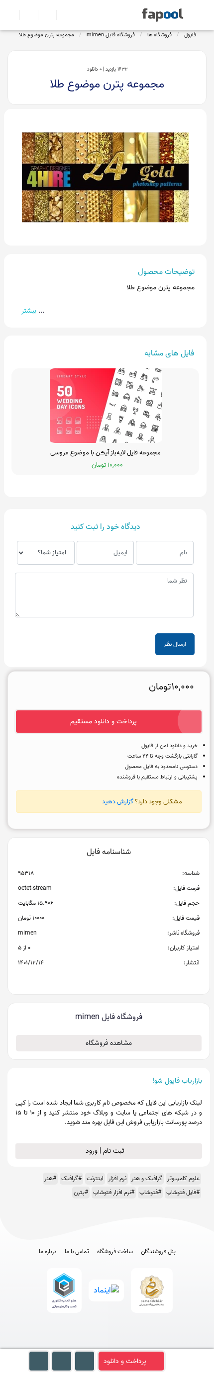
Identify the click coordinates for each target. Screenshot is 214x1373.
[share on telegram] (95, 978)
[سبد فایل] (11, 14)
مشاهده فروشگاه (109, 1043)
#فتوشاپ (150, 1192)
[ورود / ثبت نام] (24, 15)
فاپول (190, 34)
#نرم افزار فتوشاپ (113, 1192)
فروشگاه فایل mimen (111, 34)
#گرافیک (71, 1178)
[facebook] (70, 1344)
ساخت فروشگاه (115, 1251)
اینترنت (95, 1178)
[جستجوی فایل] (61, 15)
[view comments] (120, 978)
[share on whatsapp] (108, 978)
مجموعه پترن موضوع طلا (46, 34)
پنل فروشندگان (158, 1251)
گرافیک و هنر (146, 1178)
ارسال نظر (175, 644)
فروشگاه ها (159, 34)
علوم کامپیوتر (183, 1178)
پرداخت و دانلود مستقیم (103, 721)
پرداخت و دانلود (125, 1361)
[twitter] (125, 1344)
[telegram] (89, 1344)
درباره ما (48, 1251)
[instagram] (107, 1344)
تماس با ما (77, 1251)
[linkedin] (144, 1344)
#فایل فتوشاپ (183, 1192)
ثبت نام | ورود (106, 1151)
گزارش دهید (117, 801)
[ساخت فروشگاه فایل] (43, 15)
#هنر (50, 1178)
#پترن (81, 1192)
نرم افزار (117, 1178)
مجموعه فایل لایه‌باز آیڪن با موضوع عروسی (105, 453)
